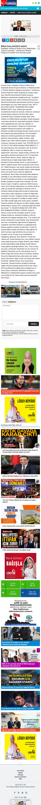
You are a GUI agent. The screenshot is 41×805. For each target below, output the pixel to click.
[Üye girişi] (22, 793)
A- (39, 49)
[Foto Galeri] (39, 3)
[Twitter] (7, 40)
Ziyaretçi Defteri (20, 777)
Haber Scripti (18, 797)
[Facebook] (3, 40)
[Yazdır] (19, 40)
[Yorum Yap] (23, 40)
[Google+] (11, 40)
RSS (20, 779)
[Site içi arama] (26, 793)
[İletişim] (38, 8)
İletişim (20, 775)
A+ (39, 46)
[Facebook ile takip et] (15, 793)
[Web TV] (36, 3)
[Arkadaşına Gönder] (15, 40)
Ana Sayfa (20, 771)
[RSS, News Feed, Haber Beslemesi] (18, 793)
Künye (20, 773)
